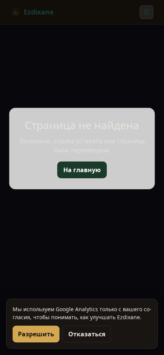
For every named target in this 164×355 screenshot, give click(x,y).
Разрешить (36, 334)
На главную (82, 170)
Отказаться (86, 334)
